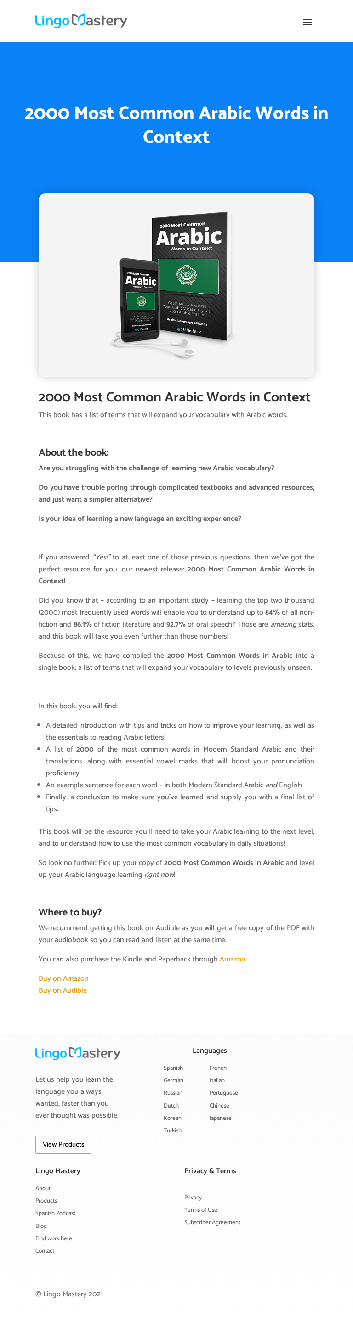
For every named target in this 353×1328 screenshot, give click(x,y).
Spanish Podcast (55, 1213)
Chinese (219, 1106)
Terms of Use (200, 1210)
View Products (63, 1144)
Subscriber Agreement (212, 1222)
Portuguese (224, 1093)
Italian (217, 1080)
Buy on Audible (63, 990)
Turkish (173, 1131)
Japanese (221, 1118)
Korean (173, 1118)
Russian (173, 1093)
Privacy (193, 1198)
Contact (44, 1251)
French (218, 1068)
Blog (41, 1226)
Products (46, 1201)
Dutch (171, 1106)
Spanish (173, 1068)
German (173, 1080)
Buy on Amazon (64, 978)
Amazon (232, 959)
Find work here (53, 1238)
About (43, 1188)
